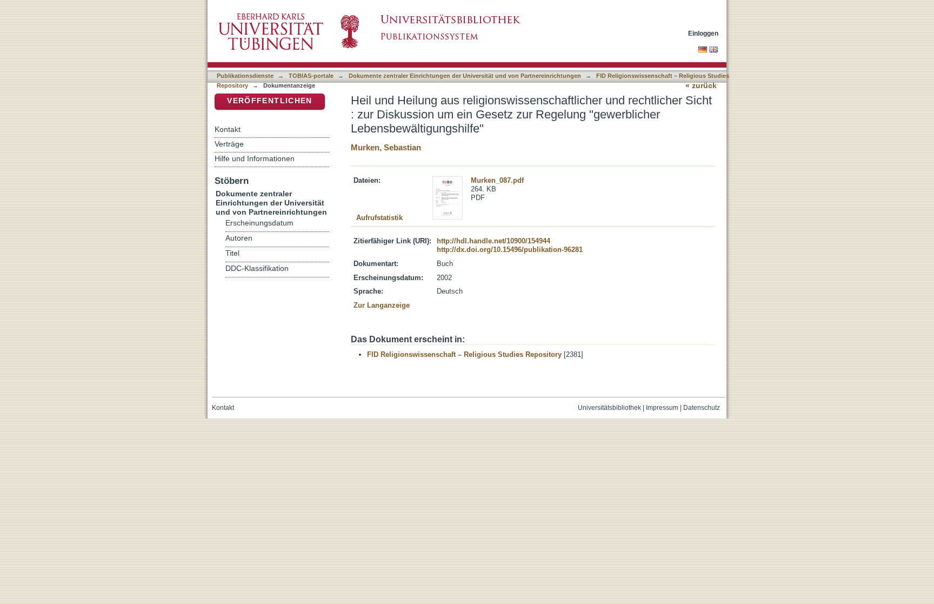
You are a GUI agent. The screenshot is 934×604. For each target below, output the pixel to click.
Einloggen (703, 33)
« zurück (701, 86)
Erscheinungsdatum (259, 223)
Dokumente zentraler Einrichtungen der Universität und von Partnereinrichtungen (465, 75)
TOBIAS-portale (311, 75)
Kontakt (228, 129)
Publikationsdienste (245, 75)
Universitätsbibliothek (609, 407)
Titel (232, 253)
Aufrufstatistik (379, 218)
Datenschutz (701, 407)
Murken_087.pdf (497, 180)
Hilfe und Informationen (255, 158)
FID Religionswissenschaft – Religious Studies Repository (464, 354)
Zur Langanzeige (381, 305)
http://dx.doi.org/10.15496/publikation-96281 (510, 249)
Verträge (229, 144)
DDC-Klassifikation (257, 268)
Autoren (238, 238)
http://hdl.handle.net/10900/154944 (493, 241)
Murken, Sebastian (386, 147)
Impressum (662, 407)
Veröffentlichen (269, 101)
